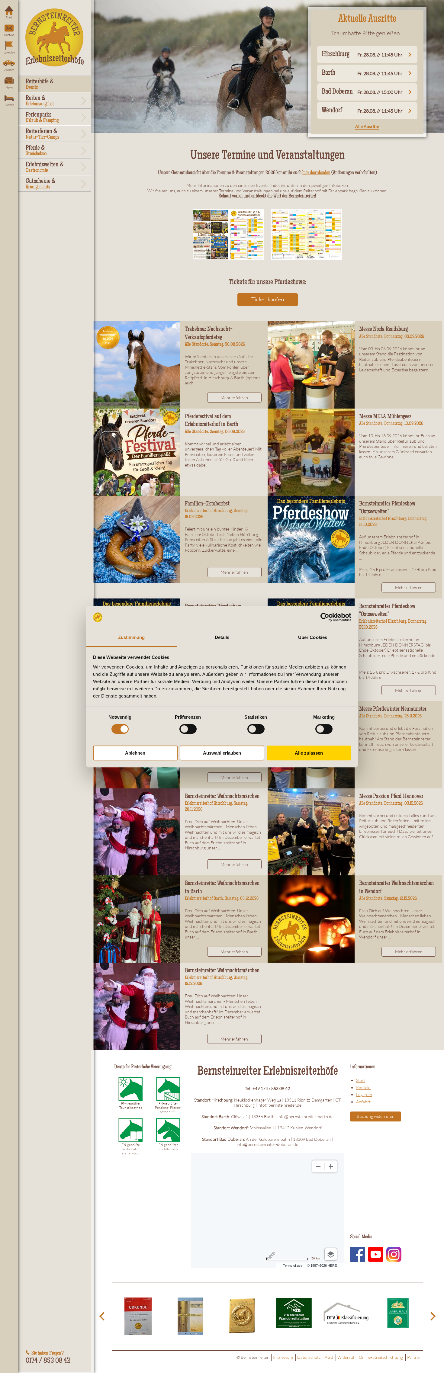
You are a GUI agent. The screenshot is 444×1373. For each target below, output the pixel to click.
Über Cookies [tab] (312, 637)
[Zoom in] (331, 1166)
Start (9, 17)
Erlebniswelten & (44, 167)
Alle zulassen (309, 752)
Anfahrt (9, 70)
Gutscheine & (40, 184)
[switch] (188, 729)
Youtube (375, 1254)
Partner (414, 1357)
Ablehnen (135, 752)
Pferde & (36, 151)
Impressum (283, 1357)
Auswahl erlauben (222, 752)
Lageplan (9, 52)
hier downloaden (316, 173)
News (9, 87)
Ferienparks (42, 118)
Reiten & (40, 101)
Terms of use (292, 1265)
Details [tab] (222, 637)
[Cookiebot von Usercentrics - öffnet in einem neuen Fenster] (324, 617)
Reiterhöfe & (39, 84)
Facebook (357, 1254)
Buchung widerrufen (375, 1116)
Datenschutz (308, 1357)
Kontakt (9, 35)
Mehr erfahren (234, 397)
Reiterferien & (42, 134)
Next (431, 1316)
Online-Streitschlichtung (381, 1357)
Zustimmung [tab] (131, 637)
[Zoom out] (318, 1166)
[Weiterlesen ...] (136, 365)
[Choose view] (331, 1254)
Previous (103, 1316)
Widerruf (346, 1357)
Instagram (393, 1254)
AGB (329, 1357)
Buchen (9, 105)
